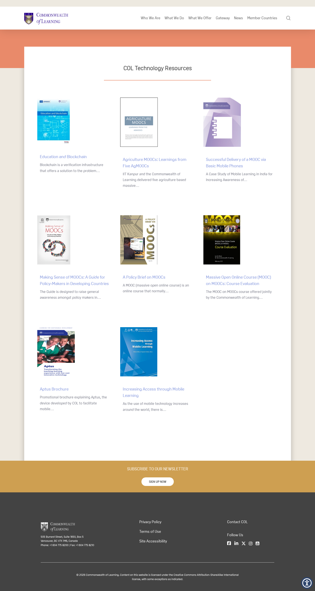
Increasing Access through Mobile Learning (153, 392)
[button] (157, 481)
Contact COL (237, 522)
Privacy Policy (150, 522)
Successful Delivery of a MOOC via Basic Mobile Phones (236, 162)
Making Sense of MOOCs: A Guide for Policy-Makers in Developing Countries (74, 280)
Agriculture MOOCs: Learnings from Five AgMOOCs (154, 162)
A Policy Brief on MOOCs (144, 277)
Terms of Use (150, 531)
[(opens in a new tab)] (74, 123)
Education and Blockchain (63, 156)
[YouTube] (257, 543)
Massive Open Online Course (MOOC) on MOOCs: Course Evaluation (238, 280)
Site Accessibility (153, 541)
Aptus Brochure (54, 389)
